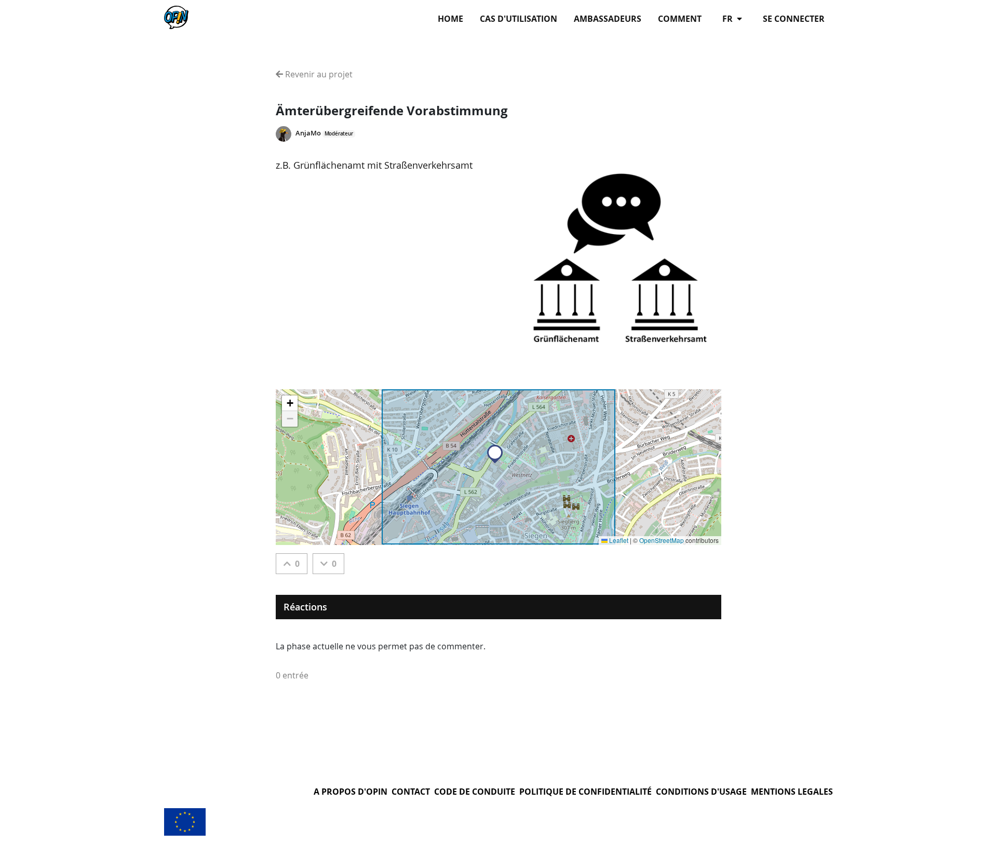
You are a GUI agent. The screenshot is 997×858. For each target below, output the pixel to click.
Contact (411, 791)
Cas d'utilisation (518, 18)
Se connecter (794, 18)
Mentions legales (792, 791)
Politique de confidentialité (585, 791)
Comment (680, 18)
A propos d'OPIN (350, 791)
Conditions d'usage (701, 791)
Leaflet (618, 540)
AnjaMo (308, 133)
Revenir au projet (318, 74)
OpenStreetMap (661, 540)
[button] (495, 454)
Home (450, 18)
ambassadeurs (607, 18)
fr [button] (728, 18)
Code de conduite (474, 791)
